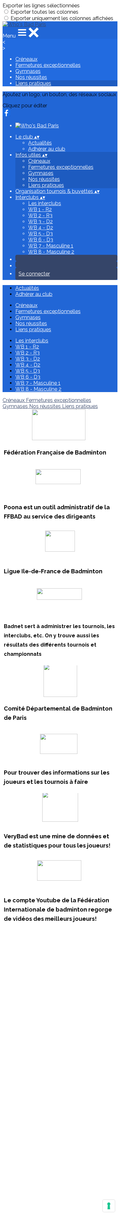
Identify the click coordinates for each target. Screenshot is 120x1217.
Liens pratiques (33, 83)
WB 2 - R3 (40, 215)
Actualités (40, 143)
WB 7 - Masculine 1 (50, 246)
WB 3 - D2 (40, 221)
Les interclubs (44, 203)
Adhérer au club (46, 149)
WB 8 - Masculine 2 (51, 252)
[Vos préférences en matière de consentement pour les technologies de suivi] (109, 1206)
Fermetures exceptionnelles (48, 65)
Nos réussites (31, 77)
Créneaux (26, 59)
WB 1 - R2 (40, 209)
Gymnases (28, 71)
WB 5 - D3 (40, 234)
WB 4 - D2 (40, 228)
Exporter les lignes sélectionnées (41, 6)
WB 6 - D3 (40, 240)
